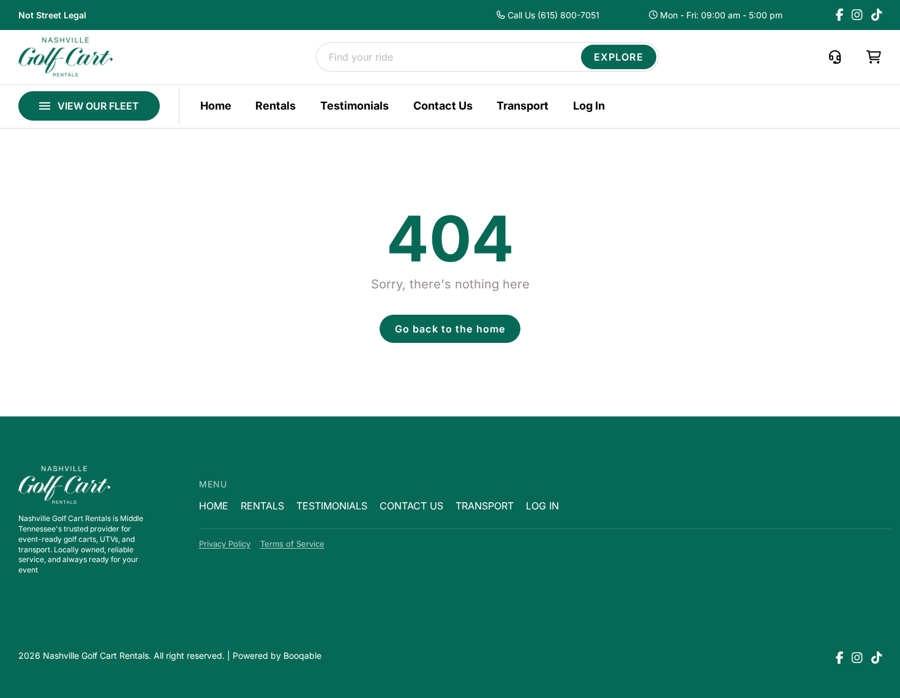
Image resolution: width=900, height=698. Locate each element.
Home (215, 105)
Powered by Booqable (277, 655)
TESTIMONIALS (331, 506)
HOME (213, 506)
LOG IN (542, 506)
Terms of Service (292, 544)
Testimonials (354, 105)
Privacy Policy (224, 544)
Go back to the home (450, 329)
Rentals (275, 105)
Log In (589, 105)
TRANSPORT (485, 506)
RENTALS (262, 506)
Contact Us (443, 105)
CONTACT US (411, 506)
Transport (523, 105)
